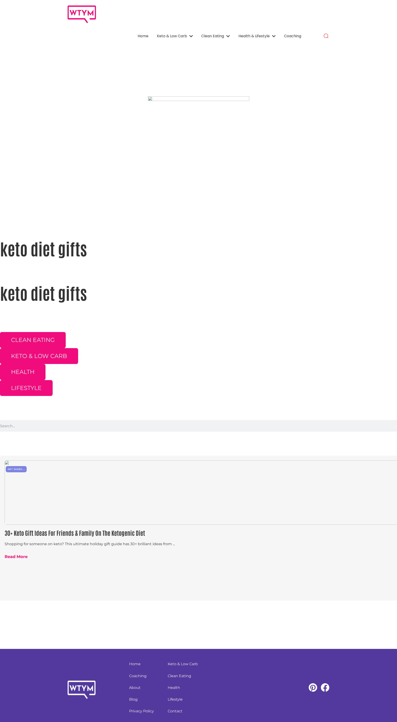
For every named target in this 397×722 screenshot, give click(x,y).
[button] (326, 36)
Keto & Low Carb (172, 36)
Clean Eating (212, 36)
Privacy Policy (141, 711)
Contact (175, 711)
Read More (16, 556)
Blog (133, 699)
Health (174, 687)
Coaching (292, 36)
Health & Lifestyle (254, 36)
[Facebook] (325, 687)
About (135, 687)
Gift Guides (15, 469)
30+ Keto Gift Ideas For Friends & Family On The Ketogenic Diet (75, 533)
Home (143, 36)
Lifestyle (175, 699)
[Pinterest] (313, 687)
